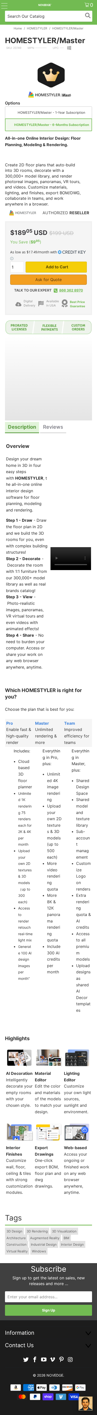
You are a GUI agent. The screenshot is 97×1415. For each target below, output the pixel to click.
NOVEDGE (55, 1375)
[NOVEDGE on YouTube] (44, 1360)
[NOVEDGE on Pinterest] (61, 1360)
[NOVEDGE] (45, 5)
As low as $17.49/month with (34, 252)
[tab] (22, 427)
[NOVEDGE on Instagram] (70, 1360)
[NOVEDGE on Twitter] (26, 1360)
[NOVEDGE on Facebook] (35, 1360)
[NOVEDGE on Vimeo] (52, 1360)
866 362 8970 (71, 290)
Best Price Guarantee (77, 304)
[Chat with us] (86, 1404)
